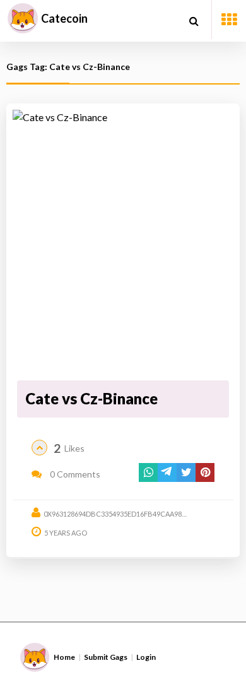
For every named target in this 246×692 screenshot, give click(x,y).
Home (64, 657)
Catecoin (64, 18)
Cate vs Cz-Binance (91, 398)
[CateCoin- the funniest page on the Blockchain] (22, 18)
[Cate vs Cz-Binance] (123, 243)
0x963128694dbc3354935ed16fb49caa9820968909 (128, 514)
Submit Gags (105, 657)
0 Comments (74, 474)
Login (146, 657)
